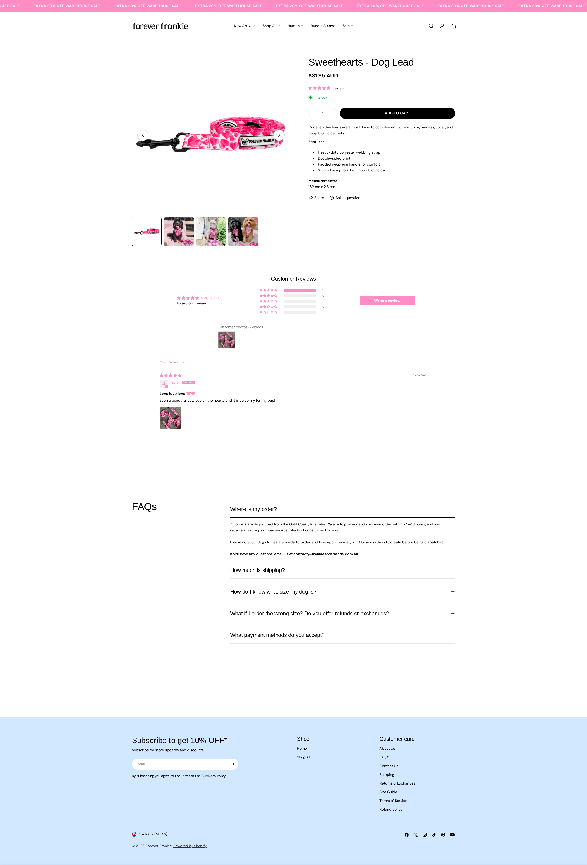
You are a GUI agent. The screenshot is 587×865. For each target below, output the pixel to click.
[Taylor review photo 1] (171, 418)
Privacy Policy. (215, 776)
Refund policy (391, 809)
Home (302, 748)
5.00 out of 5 (211, 298)
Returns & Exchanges (397, 783)
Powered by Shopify (190, 845)
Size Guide (388, 792)
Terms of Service (393, 800)
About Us (387, 748)
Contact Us (388, 765)
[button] (319, 88)
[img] (171, 375)
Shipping (386, 774)
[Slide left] (142, 135)
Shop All (304, 757)
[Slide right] (279, 135)
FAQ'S (384, 757)
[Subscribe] (233, 764)
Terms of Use (191, 776)
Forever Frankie (159, 845)
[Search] (431, 25)
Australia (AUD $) (152, 834)
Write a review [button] (387, 300)
